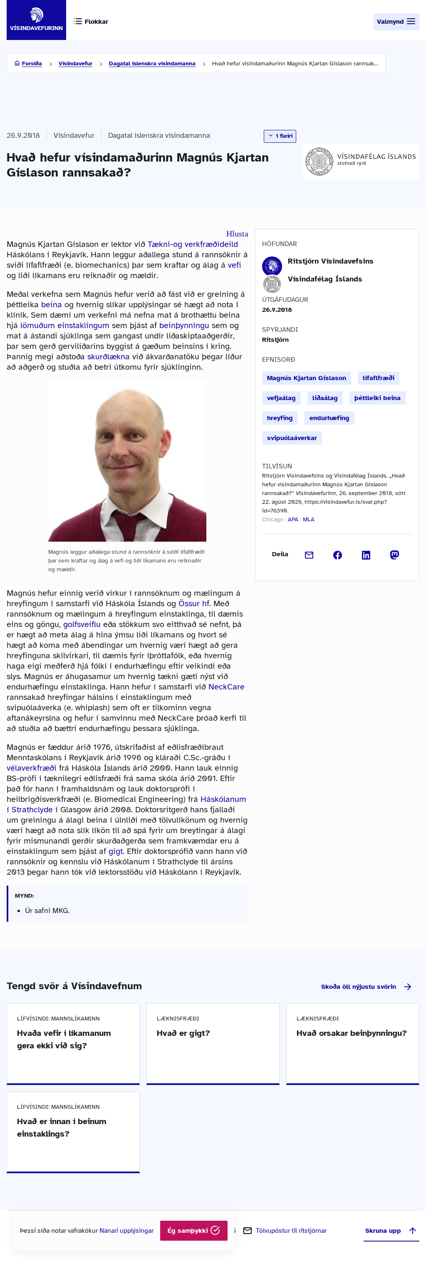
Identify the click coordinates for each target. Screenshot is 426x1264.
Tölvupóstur (291, 1231)
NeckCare (226, 687)
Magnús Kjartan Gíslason (306, 378)
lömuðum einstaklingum (64, 325)
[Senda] (309, 554)
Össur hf (193, 603)
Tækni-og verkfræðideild (193, 244)
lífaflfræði (378, 378)
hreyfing (280, 418)
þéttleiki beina (377, 398)
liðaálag (325, 398)
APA (293, 519)
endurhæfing (329, 418)
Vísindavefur (75, 63)
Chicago (272, 519)
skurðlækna (108, 356)
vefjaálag (281, 398)
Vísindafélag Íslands (325, 279)
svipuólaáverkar (292, 438)
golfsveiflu (82, 624)
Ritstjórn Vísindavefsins (331, 261)
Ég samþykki (189, 1231)
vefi (234, 265)
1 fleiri (283, 135)
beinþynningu (184, 325)
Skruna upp (383, 1231)
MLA (309, 519)
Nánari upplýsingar (126, 1231)
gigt (116, 851)
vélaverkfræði (32, 768)
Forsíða (32, 63)
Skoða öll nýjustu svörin (358, 987)
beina (51, 304)
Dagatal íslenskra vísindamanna (152, 63)
